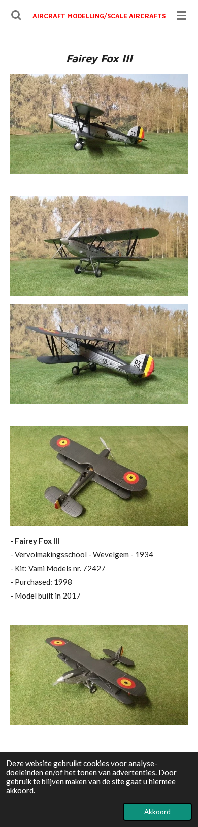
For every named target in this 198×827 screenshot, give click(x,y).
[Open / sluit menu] (182, 15)
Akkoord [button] (157, 812)
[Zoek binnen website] (16, 15)
